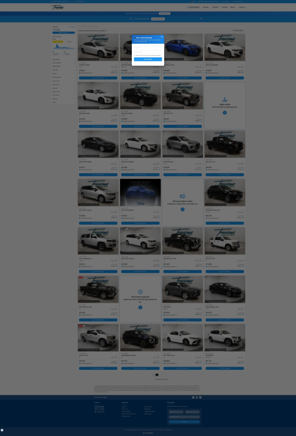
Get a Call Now (148, 59)
